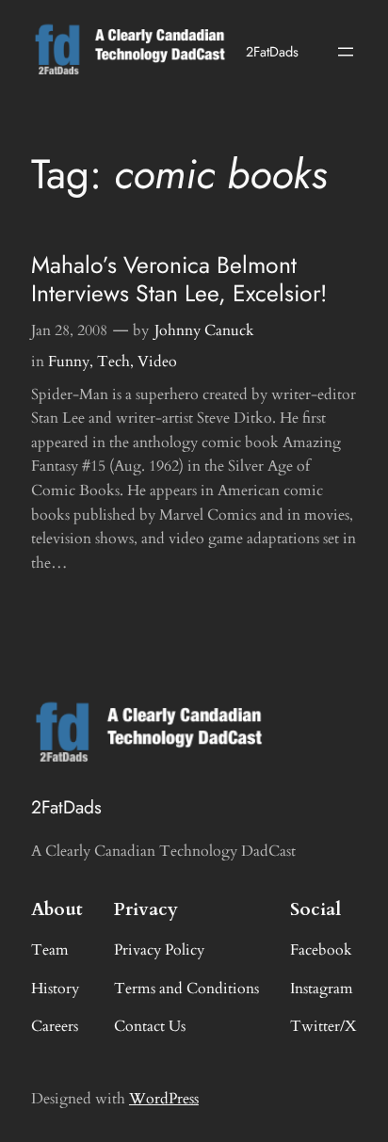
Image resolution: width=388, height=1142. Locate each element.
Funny (68, 361)
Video (157, 361)
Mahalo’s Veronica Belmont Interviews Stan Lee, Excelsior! (179, 279)
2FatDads (272, 51)
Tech (113, 361)
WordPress (164, 1098)
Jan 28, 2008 (69, 330)
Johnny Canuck (204, 330)
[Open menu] (345, 51)
